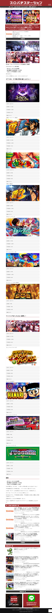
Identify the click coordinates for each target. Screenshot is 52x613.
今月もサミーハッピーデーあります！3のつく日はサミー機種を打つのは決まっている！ (26, 549)
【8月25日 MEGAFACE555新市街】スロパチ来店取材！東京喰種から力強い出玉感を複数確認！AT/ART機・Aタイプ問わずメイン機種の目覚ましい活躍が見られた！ (26, 558)
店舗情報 (23, 542)
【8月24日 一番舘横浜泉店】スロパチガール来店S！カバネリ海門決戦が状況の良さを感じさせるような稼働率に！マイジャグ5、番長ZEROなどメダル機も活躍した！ (26, 583)
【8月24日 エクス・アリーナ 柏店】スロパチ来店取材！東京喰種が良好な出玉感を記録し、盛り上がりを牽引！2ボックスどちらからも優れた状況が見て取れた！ (26, 575)
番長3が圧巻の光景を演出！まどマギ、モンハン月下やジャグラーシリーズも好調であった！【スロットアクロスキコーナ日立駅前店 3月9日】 (26, 517)
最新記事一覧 (23, 591)
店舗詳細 (23, 38)
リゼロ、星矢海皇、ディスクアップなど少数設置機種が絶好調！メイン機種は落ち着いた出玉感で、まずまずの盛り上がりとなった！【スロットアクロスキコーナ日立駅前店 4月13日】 (26, 509)
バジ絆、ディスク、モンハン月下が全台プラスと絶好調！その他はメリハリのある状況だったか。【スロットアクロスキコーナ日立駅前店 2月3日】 (26, 526)
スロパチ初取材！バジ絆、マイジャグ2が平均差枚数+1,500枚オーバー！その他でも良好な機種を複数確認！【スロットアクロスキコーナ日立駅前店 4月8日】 (26, 534)
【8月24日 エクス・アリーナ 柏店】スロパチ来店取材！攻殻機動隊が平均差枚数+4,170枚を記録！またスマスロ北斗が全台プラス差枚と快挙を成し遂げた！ (26, 566)
